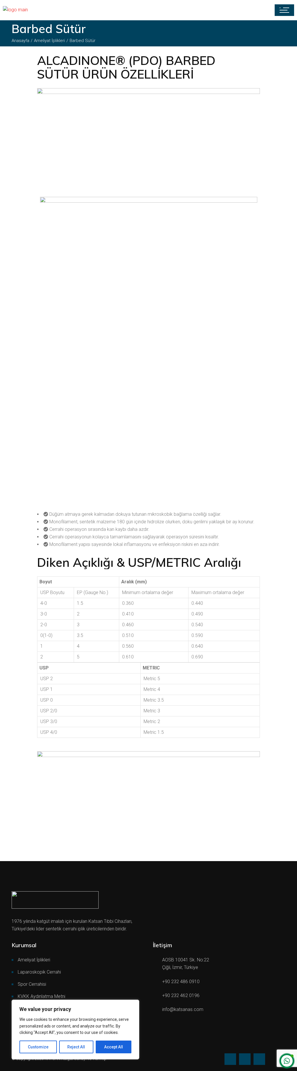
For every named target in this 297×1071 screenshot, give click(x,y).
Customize (38, 1047)
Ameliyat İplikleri (34, 960)
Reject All (76, 1047)
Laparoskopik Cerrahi (40, 972)
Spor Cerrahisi (32, 984)
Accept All (113, 1047)
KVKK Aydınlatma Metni (41, 996)
